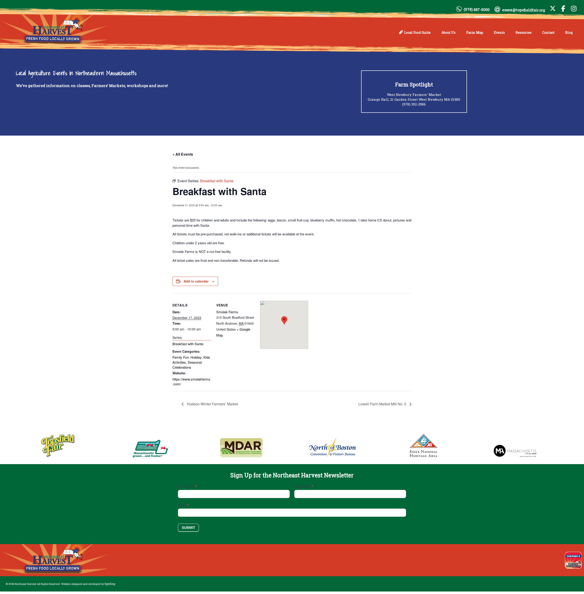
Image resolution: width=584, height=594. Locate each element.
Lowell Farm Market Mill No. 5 (382, 403)
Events (499, 32)
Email (183, 505)
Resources (524, 32)
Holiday (196, 357)
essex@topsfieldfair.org (523, 10)
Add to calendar (196, 281)
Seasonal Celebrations (187, 365)
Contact (548, 32)
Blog (569, 32)
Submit (188, 528)
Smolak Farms (227, 311)
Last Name (303, 486)
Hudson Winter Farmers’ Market (212, 403)
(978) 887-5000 (477, 9)
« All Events (182, 154)
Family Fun (180, 357)
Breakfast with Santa (187, 343)
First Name (187, 486)
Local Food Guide (417, 32)
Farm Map (474, 32)
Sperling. (110, 584)
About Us (448, 32)
